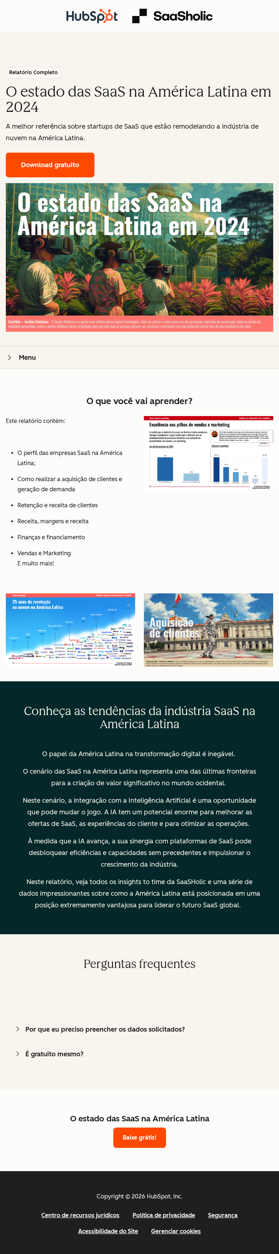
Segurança (223, 1215)
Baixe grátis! (140, 1137)
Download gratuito (50, 165)
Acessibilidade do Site (108, 1231)
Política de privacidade (164, 1215)
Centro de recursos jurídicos (80, 1215)
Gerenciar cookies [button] (176, 1231)
